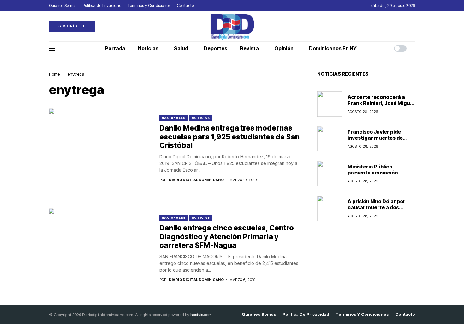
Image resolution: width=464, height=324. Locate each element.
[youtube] (413, 26)
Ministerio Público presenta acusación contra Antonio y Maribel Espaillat (378, 175)
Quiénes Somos (259, 314)
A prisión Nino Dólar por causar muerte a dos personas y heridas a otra (379, 207)
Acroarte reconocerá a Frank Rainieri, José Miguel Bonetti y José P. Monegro (381, 103)
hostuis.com (201, 314)
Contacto (405, 314)
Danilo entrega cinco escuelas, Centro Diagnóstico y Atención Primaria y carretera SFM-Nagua (226, 236)
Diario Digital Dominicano (196, 180)
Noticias (201, 117)
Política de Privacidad (306, 314)
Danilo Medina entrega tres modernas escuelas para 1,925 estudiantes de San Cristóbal (229, 137)
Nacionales (174, 117)
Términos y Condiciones (362, 314)
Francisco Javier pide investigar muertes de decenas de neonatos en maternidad (378, 141)
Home (54, 73)
